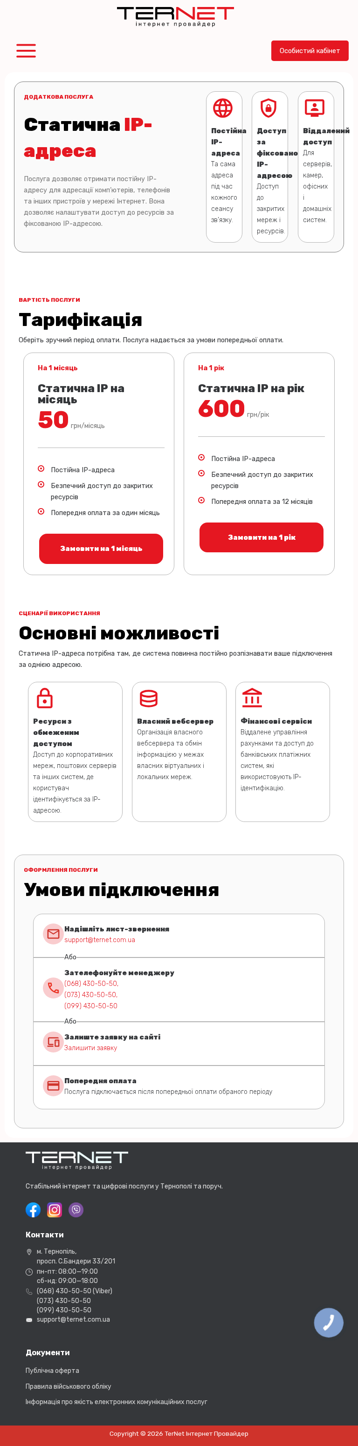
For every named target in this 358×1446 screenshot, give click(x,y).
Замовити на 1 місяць (101, 548)
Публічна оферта (52, 1371)
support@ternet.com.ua (99, 940)
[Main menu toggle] (26, 51)
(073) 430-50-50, (90, 995)
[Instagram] (54, 1209)
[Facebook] (33, 1209)
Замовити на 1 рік (262, 537)
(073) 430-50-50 (64, 1301)
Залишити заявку (90, 1048)
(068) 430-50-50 (64, 1291)
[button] (310, 51)
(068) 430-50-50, (91, 984)
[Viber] (76, 1209)
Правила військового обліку (68, 1387)
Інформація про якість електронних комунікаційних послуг (116, 1402)
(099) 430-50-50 (90, 1006)
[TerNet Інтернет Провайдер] (175, 17)
